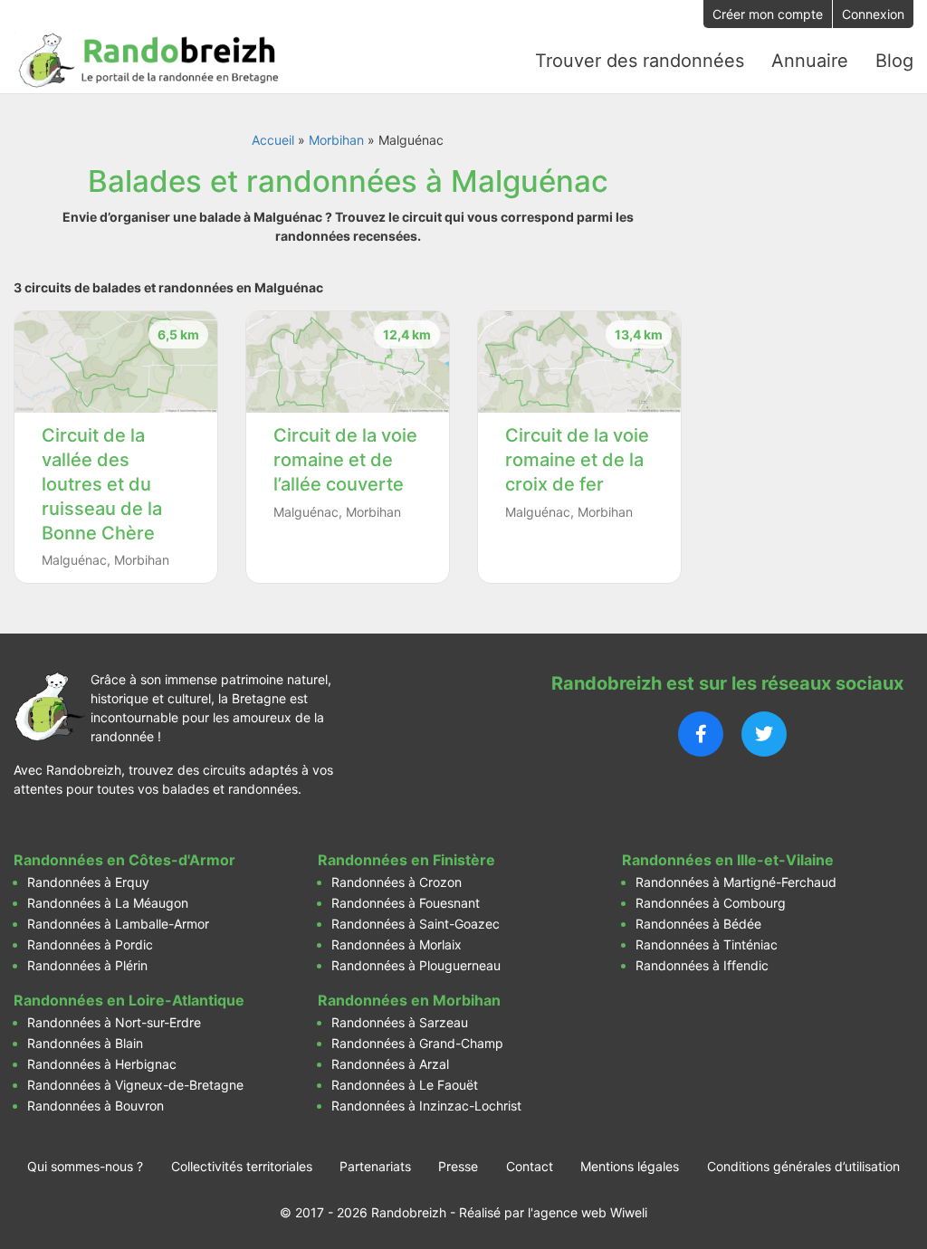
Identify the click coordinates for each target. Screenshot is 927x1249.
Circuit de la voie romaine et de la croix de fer (577, 459)
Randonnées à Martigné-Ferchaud (736, 882)
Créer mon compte (767, 14)
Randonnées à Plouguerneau (416, 965)
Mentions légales (629, 1166)
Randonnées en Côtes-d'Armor (124, 860)
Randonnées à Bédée (698, 923)
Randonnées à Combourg (711, 903)
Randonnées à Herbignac (102, 1064)
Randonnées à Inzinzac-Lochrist (426, 1105)
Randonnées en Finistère (406, 860)
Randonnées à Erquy (88, 882)
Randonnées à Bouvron (95, 1105)
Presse (458, 1166)
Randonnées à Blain (85, 1043)
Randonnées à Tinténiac (707, 944)
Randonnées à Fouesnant (405, 903)
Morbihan (336, 140)
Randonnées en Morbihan (409, 1000)
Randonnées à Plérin (87, 965)
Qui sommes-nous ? (85, 1166)
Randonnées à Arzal (390, 1064)
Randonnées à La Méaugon (107, 903)
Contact (529, 1166)
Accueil (273, 140)
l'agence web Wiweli (587, 1212)
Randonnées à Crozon (396, 882)
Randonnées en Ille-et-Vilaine (728, 860)
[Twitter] (764, 734)
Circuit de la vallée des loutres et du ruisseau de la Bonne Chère (102, 484)
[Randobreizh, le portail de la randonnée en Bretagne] (149, 60)
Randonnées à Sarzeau (399, 1022)
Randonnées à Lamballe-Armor (118, 923)
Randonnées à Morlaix (396, 944)
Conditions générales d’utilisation (803, 1166)
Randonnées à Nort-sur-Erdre (114, 1022)
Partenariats (375, 1166)
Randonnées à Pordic (90, 944)
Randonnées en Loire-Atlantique (129, 1000)
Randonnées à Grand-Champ (417, 1043)
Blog (894, 61)
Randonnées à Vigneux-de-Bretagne (135, 1084)
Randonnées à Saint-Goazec (415, 923)
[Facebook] (700, 734)
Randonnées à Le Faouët (404, 1084)
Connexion (873, 14)
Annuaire (809, 61)
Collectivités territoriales (241, 1166)
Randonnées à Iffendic (702, 965)
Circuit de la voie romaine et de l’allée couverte (345, 459)
